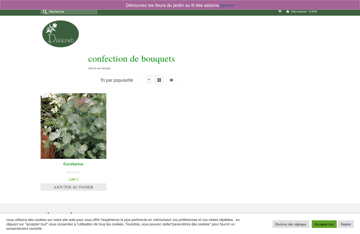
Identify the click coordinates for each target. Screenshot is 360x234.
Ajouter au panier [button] (73, 186)
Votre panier (303, 11)
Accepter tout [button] (324, 224)
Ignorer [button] (227, 5)
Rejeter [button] (346, 224)
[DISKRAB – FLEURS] (60, 34)
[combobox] (125, 79)
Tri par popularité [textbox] (116, 80)
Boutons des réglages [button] (291, 224)
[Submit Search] (44, 11)
